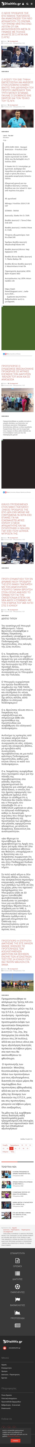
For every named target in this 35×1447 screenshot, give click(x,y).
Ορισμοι (4, 1371)
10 (22, 1145)
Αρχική (14, 1228)
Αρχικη (4, 1365)
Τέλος (12, 1152)
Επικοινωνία (5, 1408)
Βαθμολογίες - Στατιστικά (10, 1405)
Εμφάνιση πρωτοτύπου (16, 297)
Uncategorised (8, 1232)
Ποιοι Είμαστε (6, 1395)
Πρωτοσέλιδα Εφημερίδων (11, 1402)
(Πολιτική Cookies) (13, 1436)
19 (27, 1148)
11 (26, 1145)
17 (19, 1148)
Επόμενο (5, 1152)
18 (23, 1148)
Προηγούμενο (14, 1145)
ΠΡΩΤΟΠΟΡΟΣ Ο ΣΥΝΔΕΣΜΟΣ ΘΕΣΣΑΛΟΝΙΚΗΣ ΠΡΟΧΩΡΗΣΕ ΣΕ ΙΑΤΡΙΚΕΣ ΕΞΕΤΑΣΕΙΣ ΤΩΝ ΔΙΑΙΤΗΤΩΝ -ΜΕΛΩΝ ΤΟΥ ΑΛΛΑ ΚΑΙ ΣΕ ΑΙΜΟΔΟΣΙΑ (17, 372)
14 (7, 1148)
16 (15, 1148)
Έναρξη (5, 1145)
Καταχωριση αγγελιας (8, 1444)
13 (3, 1148)
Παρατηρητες (25, 1230)
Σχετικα (4, 1378)
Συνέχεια (15, 1440)
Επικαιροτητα (6, 1368)
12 (30, 1145)
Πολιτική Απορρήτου (9, 1398)
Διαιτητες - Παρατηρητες (11, 1230)
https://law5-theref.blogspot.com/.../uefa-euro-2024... (17, 291)
